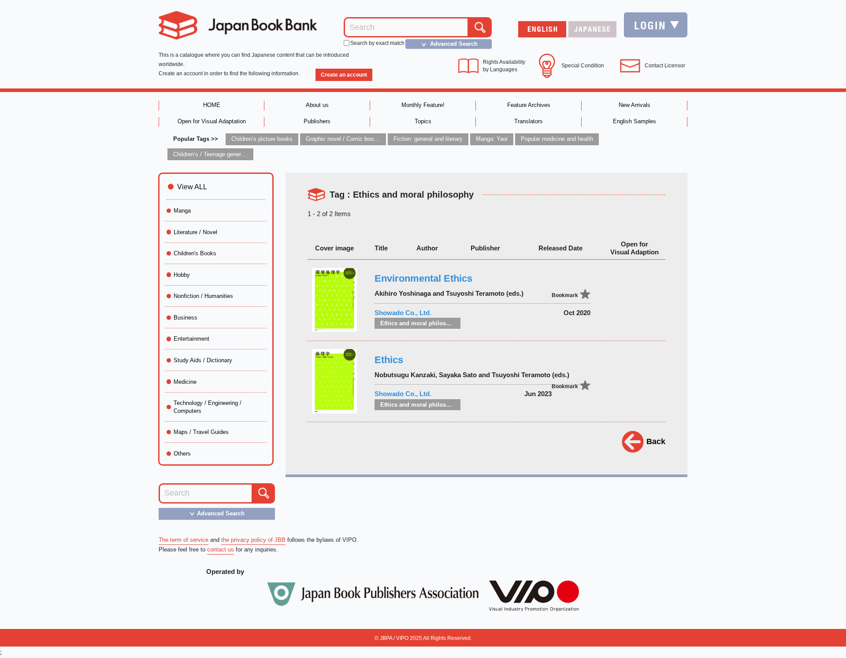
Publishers (317, 121)
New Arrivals (634, 105)
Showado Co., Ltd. (403, 312)
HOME (211, 105)
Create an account (344, 75)
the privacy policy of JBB (253, 540)
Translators (528, 121)
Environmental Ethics (423, 278)
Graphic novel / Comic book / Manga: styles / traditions (376, 139)
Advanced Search (448, 44)
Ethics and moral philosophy (420, 323)
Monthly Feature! (423, 105)
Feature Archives (528, 105)
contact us (220, 549)
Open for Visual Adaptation (212, 121)
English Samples (634, 121)
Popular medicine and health (557, 139)
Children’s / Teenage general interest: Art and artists (239, 154)
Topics (423, 121)
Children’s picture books (262, 139)
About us (317, 105)
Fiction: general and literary (428, 139)
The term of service (183, 540)
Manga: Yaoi (492, 139)
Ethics (389, 359)
